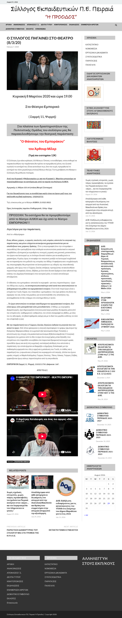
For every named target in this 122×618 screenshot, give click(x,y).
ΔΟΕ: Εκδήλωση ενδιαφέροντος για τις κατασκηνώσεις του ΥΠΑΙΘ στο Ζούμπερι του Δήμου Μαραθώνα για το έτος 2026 (66, 507)
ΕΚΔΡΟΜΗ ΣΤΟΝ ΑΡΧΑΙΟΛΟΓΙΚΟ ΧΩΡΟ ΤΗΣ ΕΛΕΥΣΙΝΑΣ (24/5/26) (107, 304)
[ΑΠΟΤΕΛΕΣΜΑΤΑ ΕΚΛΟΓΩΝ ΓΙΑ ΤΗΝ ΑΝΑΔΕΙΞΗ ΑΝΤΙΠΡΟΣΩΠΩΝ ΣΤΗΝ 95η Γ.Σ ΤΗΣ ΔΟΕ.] (90, 345)
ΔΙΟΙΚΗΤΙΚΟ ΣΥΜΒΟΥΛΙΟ (15, 29)
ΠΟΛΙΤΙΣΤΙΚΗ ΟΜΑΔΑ (22, 462)
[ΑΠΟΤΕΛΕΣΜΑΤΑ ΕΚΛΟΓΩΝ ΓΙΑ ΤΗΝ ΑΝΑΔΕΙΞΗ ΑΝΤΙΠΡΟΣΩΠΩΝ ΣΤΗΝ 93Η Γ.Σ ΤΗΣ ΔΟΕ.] (90, 383)
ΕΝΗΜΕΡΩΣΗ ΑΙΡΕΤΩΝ (89, 25)
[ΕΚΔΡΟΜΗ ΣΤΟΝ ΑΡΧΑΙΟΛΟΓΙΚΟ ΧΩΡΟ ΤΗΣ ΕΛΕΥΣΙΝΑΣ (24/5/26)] (91, 298)
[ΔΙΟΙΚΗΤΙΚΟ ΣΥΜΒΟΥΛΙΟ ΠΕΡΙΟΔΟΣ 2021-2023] (90, 447)
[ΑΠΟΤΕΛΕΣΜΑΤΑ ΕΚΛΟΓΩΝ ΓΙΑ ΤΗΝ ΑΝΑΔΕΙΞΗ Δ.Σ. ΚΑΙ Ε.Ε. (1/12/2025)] (89, 366)
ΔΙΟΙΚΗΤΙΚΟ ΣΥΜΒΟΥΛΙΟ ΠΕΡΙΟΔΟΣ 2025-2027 (105, 417)
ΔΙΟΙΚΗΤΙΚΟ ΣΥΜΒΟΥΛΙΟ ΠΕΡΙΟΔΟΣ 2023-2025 (103, 433)
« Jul (86, 515)
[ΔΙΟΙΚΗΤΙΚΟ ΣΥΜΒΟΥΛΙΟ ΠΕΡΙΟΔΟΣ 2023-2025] (89, 430)
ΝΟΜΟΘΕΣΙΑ (91, 48)
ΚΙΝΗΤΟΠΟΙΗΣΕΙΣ (60, 25)
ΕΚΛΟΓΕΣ (30, 29)
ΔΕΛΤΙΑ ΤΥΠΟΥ (46, 25)
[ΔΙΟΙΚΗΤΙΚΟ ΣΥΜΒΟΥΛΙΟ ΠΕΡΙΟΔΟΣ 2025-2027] (89, 413)
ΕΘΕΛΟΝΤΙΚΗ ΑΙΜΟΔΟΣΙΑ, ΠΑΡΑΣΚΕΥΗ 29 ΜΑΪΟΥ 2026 (107, 323)
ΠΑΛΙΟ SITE (91, 65)
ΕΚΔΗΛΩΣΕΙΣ (74, 25)
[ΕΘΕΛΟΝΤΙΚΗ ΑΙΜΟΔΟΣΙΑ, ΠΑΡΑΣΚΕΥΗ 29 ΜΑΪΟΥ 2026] (91, 319)
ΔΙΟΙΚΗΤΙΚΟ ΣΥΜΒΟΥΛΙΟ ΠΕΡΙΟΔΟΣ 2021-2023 (105, 450)
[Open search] (116, 25)
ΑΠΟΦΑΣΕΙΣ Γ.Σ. (33, 25)
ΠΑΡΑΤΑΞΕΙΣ (91, 61)
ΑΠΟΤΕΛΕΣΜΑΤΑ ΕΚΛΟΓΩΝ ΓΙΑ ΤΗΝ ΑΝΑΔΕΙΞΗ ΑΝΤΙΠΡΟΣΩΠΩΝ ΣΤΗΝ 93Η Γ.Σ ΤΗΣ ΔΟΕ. (106, 389)
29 (108, 503)
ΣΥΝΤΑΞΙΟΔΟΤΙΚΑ (94, 57)
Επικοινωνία (12, 603)
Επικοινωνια (41, 29)
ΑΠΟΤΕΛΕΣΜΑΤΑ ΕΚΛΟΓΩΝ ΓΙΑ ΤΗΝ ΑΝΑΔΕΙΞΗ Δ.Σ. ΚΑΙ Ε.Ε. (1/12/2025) (106, 370)
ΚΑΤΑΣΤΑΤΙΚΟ (92, 44)
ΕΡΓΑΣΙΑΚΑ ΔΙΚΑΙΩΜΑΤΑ (97, 52)
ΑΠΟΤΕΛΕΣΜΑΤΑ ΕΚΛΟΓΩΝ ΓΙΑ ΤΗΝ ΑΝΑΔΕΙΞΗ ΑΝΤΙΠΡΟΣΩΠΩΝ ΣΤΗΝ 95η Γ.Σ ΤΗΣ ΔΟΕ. (106, 350)
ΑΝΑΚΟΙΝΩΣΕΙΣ (19, 25)
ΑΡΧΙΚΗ (9, 25)
